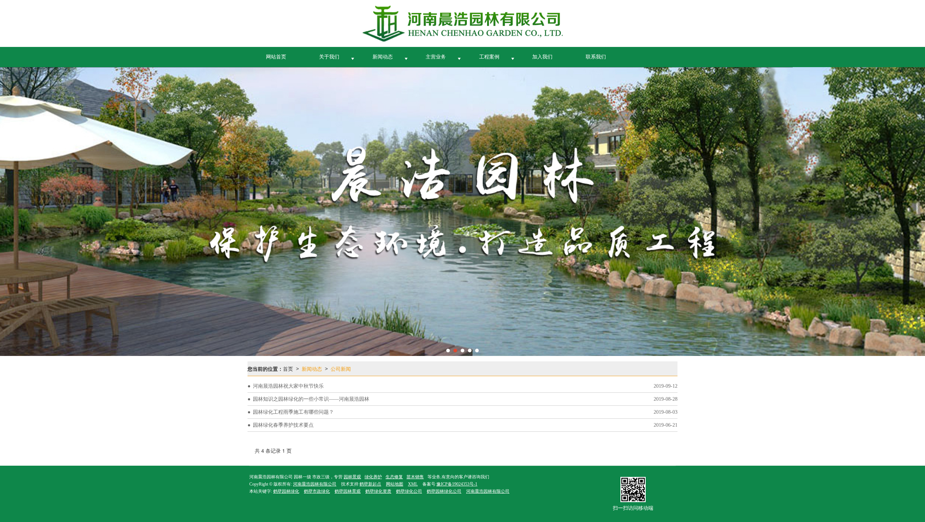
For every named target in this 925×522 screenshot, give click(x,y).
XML (413, 484)
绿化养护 (373, 476)
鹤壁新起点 (370, 484)
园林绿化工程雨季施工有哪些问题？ (293, 412)
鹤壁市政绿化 (317, 491)
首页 (288, 368)
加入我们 (542, 57)
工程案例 (489, 57)
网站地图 (394, 484)
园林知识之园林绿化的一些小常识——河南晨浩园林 (311, 399)
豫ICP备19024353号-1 (456, 484)
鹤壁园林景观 (348, 491)
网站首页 (276, 57)
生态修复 (394, 476)
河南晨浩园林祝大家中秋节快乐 (288, 386)
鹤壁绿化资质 (378, 491)
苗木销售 (415, 476)
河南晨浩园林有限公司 (314, 484)
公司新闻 (341, 368)
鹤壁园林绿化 (286, 491)
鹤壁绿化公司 (409, 491)
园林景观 (352, 476)
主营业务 (436, 57)
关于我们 (329, 57)
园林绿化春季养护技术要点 (283, 425)
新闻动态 (383, 57)
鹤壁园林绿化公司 (444, 491)
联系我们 (596, 57)
